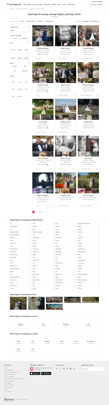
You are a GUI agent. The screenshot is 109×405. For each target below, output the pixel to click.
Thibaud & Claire (66, 195)
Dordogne (80, 237)
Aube (11, 229)
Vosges (34, 288)
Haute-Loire (35, 249)
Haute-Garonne (13, 249)
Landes (79, 257)
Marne (56, 265)
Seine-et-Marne (36, 280)
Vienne (11, 288)
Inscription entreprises (9, 385)
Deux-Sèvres (58, 237)
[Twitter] (60, 368)
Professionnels (25, 38)
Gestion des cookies (9, 376)
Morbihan (57, 268)
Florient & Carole (43, 85)
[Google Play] (46, 374)
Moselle (80, 268)
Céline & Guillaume (43, 195)
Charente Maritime (14, 234)
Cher (34, 234)
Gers (11, 246)
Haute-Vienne (36, 251)
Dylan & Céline (65, 85)
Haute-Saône (13, 251)
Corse (79, 234)
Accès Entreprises (98, 1)
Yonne (56, 288)
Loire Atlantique (81, 260)
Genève (80, 243)
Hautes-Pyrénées (82, 251)
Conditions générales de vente (11, 372)
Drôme (34, 240)
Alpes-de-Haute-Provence (84, 223)
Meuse (34, 268)
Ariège (79, 226)
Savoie (79, 277)
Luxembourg (81, 263)
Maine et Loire (13, 265)
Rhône (34, 277)
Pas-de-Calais (36, 274)
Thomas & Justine (88, 195)
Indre (79, 254)
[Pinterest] (63, 368)
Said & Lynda (88, 158)
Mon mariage (27, 4)
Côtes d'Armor (36, 237)
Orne (79, 271)
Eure (79, 240)
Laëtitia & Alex (88, 122)
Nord (34, 271)
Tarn (34, 282)
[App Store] (35, 374)
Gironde (34, 246)
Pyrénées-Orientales (15, 277)
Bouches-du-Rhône (14, 232)
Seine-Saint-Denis (82, 280)
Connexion (93, 4)
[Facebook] (57, 368)
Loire (56, 260)
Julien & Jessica (65, 158)
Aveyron (57, 229)
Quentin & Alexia (88, 48)
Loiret (11, 263)
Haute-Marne (58, 249)
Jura (56, 257)
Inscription (100, 4)
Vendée (80, 285)
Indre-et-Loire (13, 257)
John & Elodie (43, 122)
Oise (56, 271)
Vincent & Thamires (88, 85)
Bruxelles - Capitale (37, 232)
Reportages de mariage (22, 8)
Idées (64, 4)
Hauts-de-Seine (13, 254)
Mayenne (80, 265)
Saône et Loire (13, 280)
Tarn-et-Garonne (59, 282)
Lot (33, 263)
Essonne (57, 240)
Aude (34, 229)
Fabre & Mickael (43, 158)
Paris (11, 274)
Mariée (54, 4)
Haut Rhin (80, 246)
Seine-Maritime (58, 280)
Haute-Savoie (81, 249)
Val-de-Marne (13, 285)
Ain (10, 223)
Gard (56, 243)
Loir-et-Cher (35, 260)
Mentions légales (8, 370)
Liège (11, 260)
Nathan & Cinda (65, 122)
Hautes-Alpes (58, 251)
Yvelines (80, 288)
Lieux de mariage (37, 4)
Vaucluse (57, 285)
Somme (12, 282)
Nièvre (11, 271)
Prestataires (47, 4)
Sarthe (56, 277)
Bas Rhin (80, 229)
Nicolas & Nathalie (42, 48)
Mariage (12, 8)
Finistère (35, 243)
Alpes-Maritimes (13, 226)
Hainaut (57, 246)
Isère (34, 257)
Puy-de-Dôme (58, 274)
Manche (34, 265)
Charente (80, 232)
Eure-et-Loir (12, 243)
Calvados (57, 232)
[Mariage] (14, 4)
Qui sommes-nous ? (8, 387)
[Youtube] (70, 368)
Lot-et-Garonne (58, 263)
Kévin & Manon (65, 48)
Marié (59, 4)
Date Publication (95, 21)
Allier (56, 223)
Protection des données (10, 374)
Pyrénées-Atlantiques (83, 274)
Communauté (71, 4)
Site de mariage (8, 391)
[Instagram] (67, 368)
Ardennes (35, 226)
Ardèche (57, 226)
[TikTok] (74, 368)
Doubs (11, 240)
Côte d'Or (12, 237)
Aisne (34, 223)
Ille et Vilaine (58, 254)
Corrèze (57, 234)
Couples (15, 38)
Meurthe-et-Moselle (14, 268)
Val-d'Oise (80, 282)
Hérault (34, 254)
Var (33, 285)
